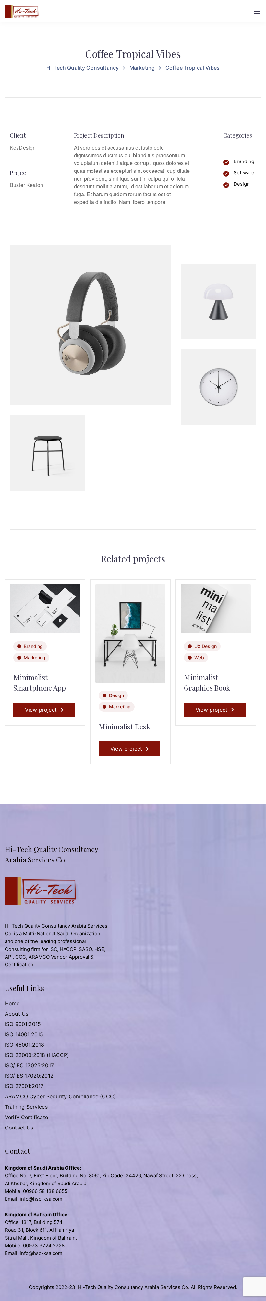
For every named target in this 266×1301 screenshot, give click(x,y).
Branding (33, 646)
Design (116, 695)
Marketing (34, 657)
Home (12, 1003)
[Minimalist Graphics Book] (216, 608)
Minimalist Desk (124, 726)
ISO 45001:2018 (24, 1044)
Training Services (26, 1107)
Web (199, 657)
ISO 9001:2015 (23, 1024)
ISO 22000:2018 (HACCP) (37, 1055)
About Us (16, 1013)
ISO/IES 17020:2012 (29, 1076)
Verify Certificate (26, 1117)
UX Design (205, 646)
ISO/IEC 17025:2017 (29, 1065)
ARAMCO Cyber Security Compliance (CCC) (60, 1096)
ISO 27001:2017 (24, 1086)
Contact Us (19, 1127)
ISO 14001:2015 (24, 1034)
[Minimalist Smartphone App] (45, 608)
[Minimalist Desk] (130, 633)
